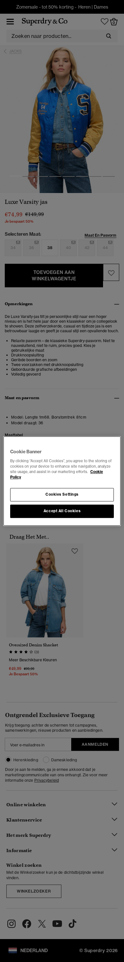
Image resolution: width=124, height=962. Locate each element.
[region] (62, 481)
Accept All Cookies (62, 511)
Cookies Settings (62, 494)
